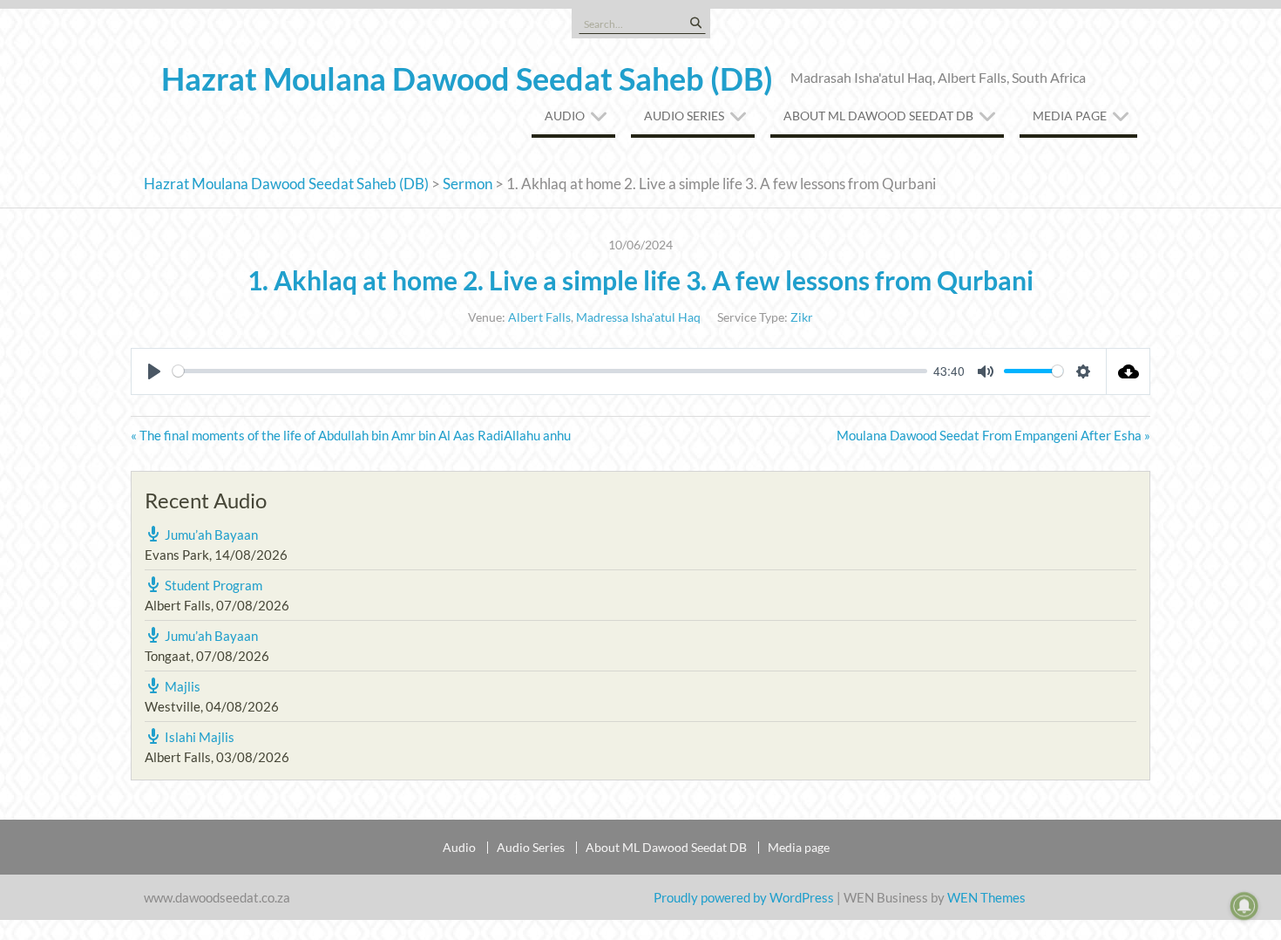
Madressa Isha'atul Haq (638, 317)
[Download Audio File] (1128, 371)
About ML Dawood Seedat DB (878, 115)
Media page (1070, 115)
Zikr (801, 317)
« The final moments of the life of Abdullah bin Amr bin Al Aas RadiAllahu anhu (351, 435)
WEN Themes (986, 897)
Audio (565, 115)
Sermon (467, 183)
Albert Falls (539, 317)
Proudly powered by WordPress (744, 897)
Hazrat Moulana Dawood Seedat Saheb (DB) (467, 78)
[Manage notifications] (1244, 906)
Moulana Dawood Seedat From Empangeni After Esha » (993, 435)
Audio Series (684, 115)
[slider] (550, 371)
